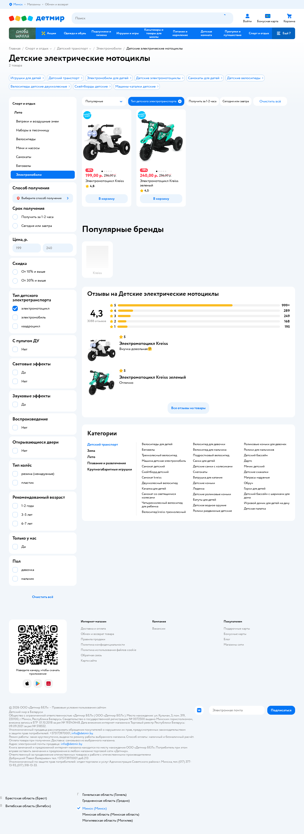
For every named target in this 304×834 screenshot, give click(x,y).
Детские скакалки (256, 472)
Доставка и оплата (93, 628)
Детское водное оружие (209, 505)
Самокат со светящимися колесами (159, 495)
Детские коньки (204, 483)
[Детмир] (37, 18)
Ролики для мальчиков (259, 450)
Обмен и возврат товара (97, 634)
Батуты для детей (204, 500)
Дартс (248, 461)
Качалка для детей (154, 488)
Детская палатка (255, 508)
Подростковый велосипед (211, 455)
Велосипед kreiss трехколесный (164, 512)
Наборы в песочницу (32, 130)
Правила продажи (93, 639)
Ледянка (198, 488)
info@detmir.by (82, 733)
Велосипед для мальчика (209, 450)
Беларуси (36, 712)
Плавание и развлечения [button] (106, 463)
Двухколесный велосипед (160, 483)
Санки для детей (204, 461)
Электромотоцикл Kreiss (143, 343)
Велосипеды (26, 139)
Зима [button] (91, 450)
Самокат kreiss (152, 477)
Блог (227, 639)
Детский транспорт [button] (102, 444)
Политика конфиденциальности (103, 644)
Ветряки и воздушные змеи (37, 121)
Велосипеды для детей (157, 444)
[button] (283, 33)
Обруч (248, 483)
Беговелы (148, 450)
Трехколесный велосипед (159, 455)
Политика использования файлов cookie (108, 650)
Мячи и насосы (28, 148)
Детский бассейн (256, 455)
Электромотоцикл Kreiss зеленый (152, 377)
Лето (18, 112)
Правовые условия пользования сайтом (79, 707)
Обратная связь (91, 655)
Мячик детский (254, 466)
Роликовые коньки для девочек (265, 444)
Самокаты (23, 157)
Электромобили (109, 48)
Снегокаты (200, 472)
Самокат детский (153, 466)
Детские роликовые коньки (212, 494)
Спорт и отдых (37, 48)
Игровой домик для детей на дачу (267, 503)
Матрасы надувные (257, 477)
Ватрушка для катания (207, 477)
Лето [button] (91, 457)
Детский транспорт (72, 48)
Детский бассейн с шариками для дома (267, 495)
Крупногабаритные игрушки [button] (109, 469)
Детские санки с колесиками (213, 466)
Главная (14, 48)
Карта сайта (89, 660)
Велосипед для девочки (209, 444)
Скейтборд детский (155, 472)
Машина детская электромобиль (164, 461)
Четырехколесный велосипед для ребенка (162, 504)
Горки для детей (254, 488)
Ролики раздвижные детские (212, 511)
